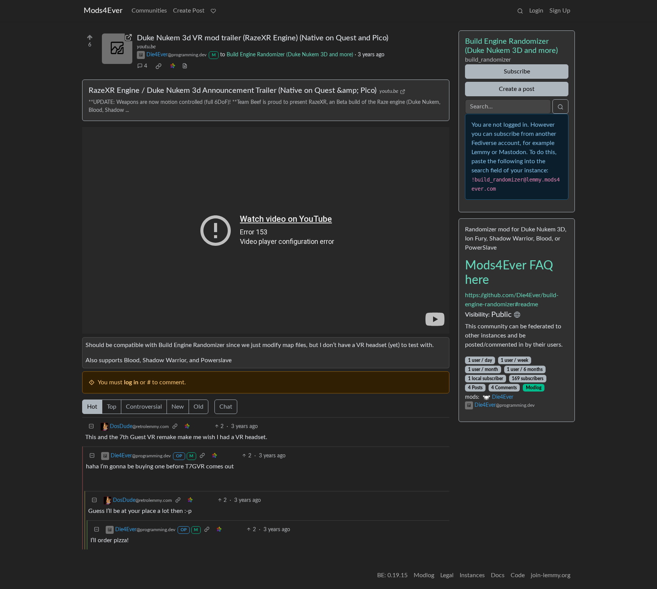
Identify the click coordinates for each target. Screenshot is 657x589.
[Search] (520, 10)
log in (131, 382)
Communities (149, 11)
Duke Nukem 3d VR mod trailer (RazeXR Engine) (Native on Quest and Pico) (262, 38)
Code (518, 575)
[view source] (185, 66)
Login (536, 11)
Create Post (189, 11)
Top (111, 407)
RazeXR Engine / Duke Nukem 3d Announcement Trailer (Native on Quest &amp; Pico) (232, 90)
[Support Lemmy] (213, 10)
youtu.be (146, 46)
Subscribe (517, 71)
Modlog (533, 387)
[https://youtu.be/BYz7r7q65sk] (117, 48)
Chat (225, 407)
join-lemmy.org (550, 575)
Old (198, 407)
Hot (92, 407)
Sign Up (559, 11)
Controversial (144, 407)
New (177, 407)
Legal (447, 575)
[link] (159, 66)
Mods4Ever (103, 10)
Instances (472, 575)
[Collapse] (91, 427)
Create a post (517, 89)
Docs (498, 575)
